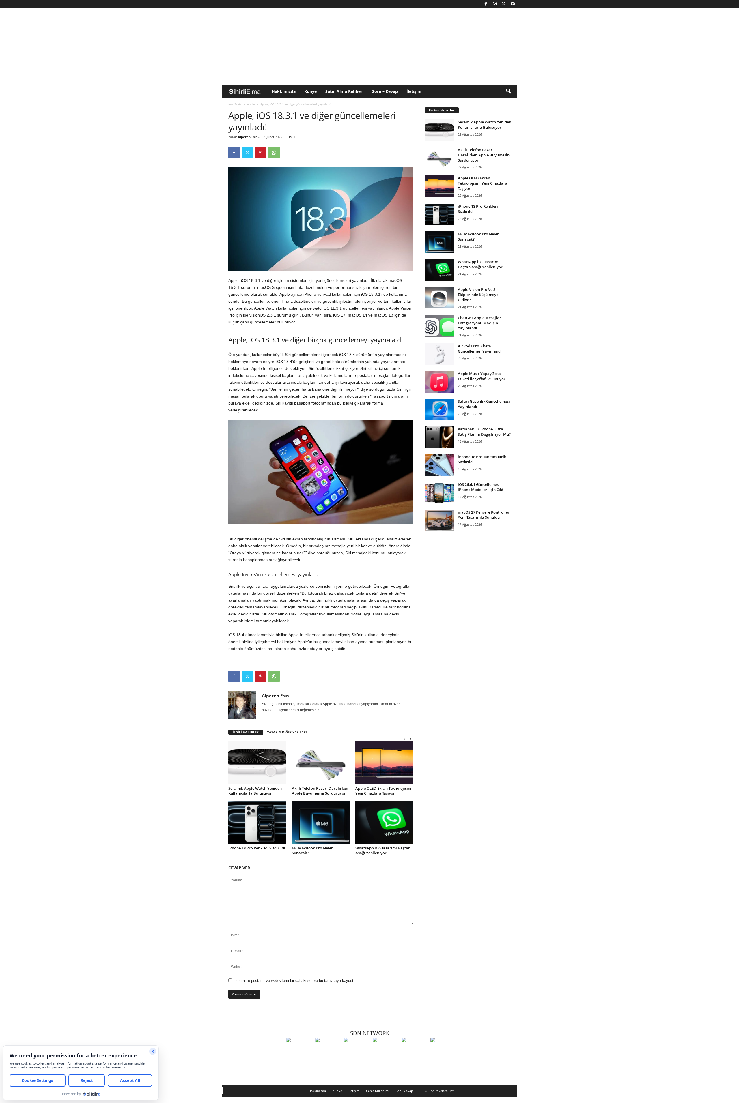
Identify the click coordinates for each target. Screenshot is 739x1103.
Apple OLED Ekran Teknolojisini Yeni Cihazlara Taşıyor (383, 791)
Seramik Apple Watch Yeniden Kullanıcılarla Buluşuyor (255, 791)
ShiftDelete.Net (442, 1091)
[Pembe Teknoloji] (415, 1050)
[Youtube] (512, 4)
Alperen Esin (247, 137)
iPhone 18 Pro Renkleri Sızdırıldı (256, 848)
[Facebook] (485, 4)
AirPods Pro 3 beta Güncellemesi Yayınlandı (480, 348)
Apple (251, 104)
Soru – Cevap (385, 91)
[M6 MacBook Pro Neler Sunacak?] (321, 822)
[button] (508, 91)
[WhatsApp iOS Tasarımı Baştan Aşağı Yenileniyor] (384, 822)
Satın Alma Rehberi (344, 91)
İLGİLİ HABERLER (246, 732)
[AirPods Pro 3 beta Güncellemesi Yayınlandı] (439, 354)
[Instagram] (494, 4)
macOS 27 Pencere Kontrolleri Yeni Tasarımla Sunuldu (484, 515)
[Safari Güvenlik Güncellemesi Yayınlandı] (439, 409)
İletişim (413, 91)
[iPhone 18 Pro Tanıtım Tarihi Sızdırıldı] (439, 465)
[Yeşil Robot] (357, 1050)
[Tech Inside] (386, 1050)
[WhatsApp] (274, 152)
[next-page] (410, 739)
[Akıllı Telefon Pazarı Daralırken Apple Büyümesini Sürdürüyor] (321, 762)
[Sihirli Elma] (328, 1050)
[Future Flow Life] (443, 1050)
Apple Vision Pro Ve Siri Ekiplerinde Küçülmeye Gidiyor (478, 294)
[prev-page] (404, 739)
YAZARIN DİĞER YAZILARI (287, 732)
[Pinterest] (260, 152)
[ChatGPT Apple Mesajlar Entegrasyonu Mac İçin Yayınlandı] (439, 326)
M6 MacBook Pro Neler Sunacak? (312, 850)
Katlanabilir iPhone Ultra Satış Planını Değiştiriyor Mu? (484, 431)
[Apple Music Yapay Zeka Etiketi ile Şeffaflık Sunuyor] (439, 382)
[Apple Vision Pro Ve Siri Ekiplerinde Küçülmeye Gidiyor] (439, 297)
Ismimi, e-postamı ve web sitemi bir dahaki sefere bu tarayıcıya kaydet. (294, 980)
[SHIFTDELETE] (299, 1050)
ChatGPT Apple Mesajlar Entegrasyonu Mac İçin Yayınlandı (479, 323)
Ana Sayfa (235, 104)
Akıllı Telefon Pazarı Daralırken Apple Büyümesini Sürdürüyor (320, 791)
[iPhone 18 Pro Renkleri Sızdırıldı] (257, 822)
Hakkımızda (284, 91)
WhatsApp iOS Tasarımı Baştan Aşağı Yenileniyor (382, 850)
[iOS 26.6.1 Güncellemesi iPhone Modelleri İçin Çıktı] (439, 492)
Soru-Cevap (404, 1091)
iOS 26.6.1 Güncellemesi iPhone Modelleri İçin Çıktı (481, 487)
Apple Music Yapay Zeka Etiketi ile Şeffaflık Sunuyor (481, 376)
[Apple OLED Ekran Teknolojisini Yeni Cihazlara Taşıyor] (384, 762)
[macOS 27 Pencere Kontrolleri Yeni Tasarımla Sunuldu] (439, 520)
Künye (310, 91)
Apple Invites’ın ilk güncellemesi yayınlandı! (274, 574)
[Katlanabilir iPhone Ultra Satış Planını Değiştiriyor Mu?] (439, 437)
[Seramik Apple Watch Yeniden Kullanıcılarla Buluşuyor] (257, 762)
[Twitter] (503, 4)
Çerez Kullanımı (377, 1091)
